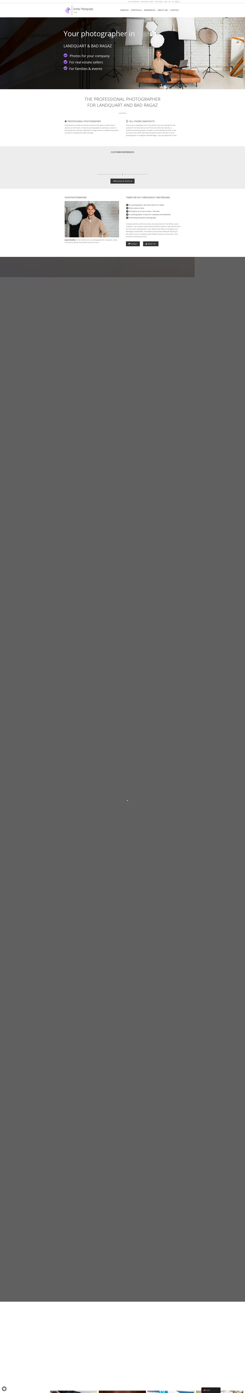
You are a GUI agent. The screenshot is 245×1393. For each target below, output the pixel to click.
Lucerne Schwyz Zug (133, 1)
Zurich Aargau (159, 1)
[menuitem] (133, 1)
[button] (4, 1389)
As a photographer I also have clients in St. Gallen (146, 205)
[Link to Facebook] (179, 1)
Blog (166, 1)
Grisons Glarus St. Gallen (146, 1)
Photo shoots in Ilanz (136, 208)
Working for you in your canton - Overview (144, 211)
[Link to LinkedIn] (176, 1)
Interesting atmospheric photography (142, 218)
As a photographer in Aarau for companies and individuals (150, 214)
